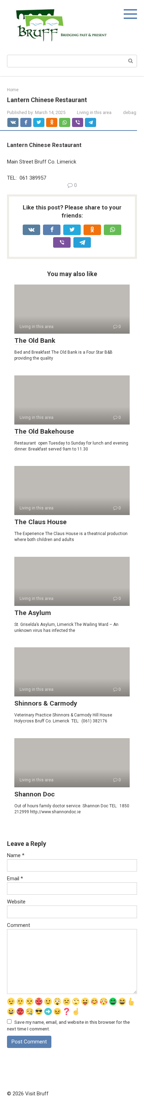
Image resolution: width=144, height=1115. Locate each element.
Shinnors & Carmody (45, 703)
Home (13, 89)
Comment (18, 925)
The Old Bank (34, 340)
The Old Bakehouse (44, 431)
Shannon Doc (34, 794)
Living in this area (94, 112)
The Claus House (40, 522)
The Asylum (32, 613)
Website (16, 902)
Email (15, 878)
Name (15, 855)
